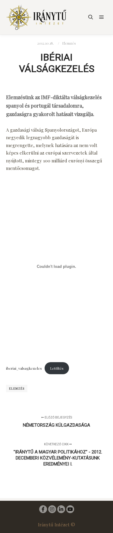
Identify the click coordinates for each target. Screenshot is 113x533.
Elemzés (69, 43)
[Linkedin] (61, 509)
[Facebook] (43, 509)
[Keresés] (90, 17)
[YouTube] (70, 509)
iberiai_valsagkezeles (24, 368)
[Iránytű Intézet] (36, 17)
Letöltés (57, 368)
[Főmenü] (101, 17)
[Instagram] (52, 509)
